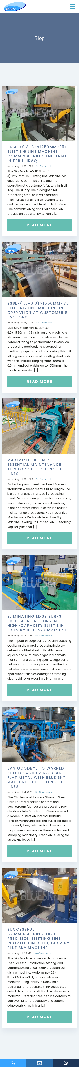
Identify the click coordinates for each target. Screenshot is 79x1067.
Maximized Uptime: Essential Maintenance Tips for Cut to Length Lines (34, 466)
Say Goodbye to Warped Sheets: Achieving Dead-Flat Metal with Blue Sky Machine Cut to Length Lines (36, 777)
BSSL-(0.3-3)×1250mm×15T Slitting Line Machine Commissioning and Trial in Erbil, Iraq (37, 153)
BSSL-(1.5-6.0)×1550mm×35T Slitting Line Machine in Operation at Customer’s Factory (39, 310)
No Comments (44, 166)
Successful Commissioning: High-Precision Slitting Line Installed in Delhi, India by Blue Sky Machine (38, 938)
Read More (39, 225)
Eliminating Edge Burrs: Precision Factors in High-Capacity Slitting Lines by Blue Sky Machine (37, 623)
